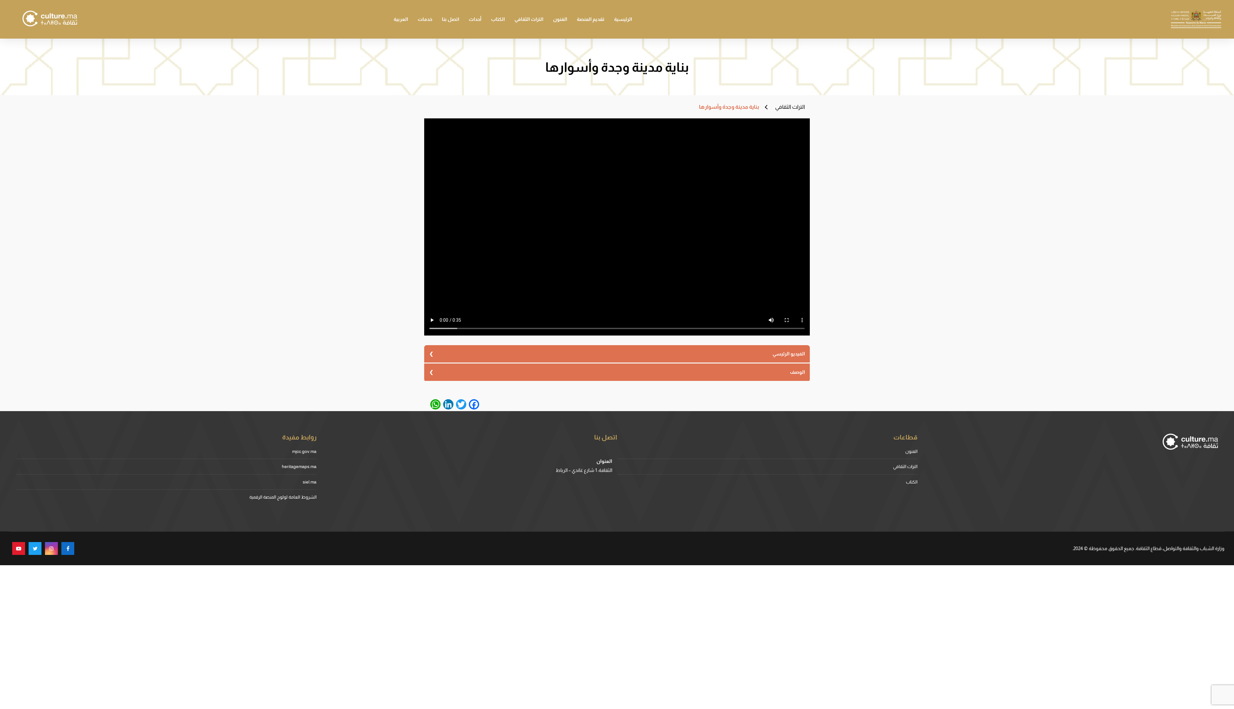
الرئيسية (623, 19)
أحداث (475, 19)
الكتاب (498, 19)
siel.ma (310, 481)
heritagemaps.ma (299, 466)
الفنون (560, 19)
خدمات (425, 19)
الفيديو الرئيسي (789, 353)
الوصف (797, 372)
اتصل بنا (450, 19)
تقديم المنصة (590, 19)
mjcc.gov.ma (304, 451)
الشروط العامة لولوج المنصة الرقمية (283, 497)
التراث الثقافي (528, 19)
